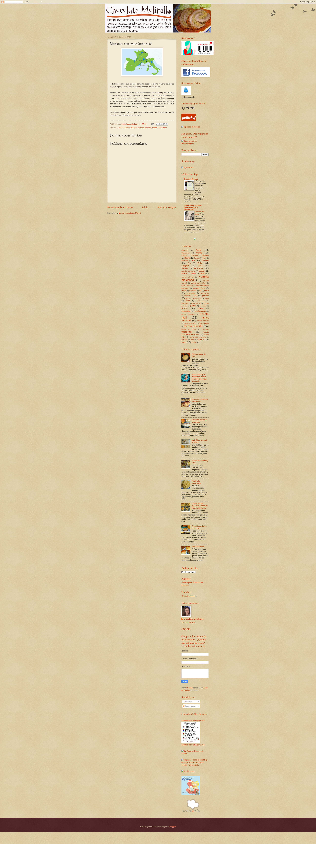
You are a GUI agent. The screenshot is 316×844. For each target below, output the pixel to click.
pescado (203, 306)
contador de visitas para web (193, 721)
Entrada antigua (167, 207)
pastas (193, 306)
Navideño (184, 261)
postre (184, 308)
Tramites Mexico (191, 179)
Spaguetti (185, 266)
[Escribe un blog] (159, 124)
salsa (201, 339)
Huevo (187, 258)
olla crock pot (196, 303)
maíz (188, 301)
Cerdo (199, 253)
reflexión (184, 340)
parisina (148, 128)
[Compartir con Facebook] (164, 124)
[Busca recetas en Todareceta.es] (190, 127)
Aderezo (184, 250)
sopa (183, 342)
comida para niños (198, 283)
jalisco (187, 298)
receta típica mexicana (197, 337)
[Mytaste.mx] (187, 168)
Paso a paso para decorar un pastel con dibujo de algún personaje (199, 378)
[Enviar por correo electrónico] (157, 124)
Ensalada (194, 255)
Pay (189, 263)
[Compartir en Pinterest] (166, 124)
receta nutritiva (203, 321)
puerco (200, 308)
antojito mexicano (188, 271)
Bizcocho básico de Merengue (199, 421)
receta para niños (190, 323)
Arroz (198, 250)
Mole (204, 258)
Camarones (185, 253)
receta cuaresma (187, 314)
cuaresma (192, 291)
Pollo (200, 263)
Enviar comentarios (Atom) (130, 213)
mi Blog (189, 688)
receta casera (200, 311)
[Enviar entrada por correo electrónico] (152, 124)
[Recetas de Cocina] (190, 813)
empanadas (190, 293)
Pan (194, 260)
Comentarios (189, 706)
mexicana (184, 303)
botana (184, 273)
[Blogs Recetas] (195, 754)
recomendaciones (159, 128)
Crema (184, 255)
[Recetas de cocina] (188, 121)
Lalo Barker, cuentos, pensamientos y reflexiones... (193, 208)
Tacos (200, 266)
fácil (195, 296)
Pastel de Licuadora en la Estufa (200, 400)
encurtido (187, 295)
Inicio (145, 207)
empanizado (204, 293)
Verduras (198, 268)
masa (206, 298)
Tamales (184, 268)
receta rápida (204, 323)
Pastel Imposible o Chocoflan (199, 527)
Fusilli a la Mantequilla (196, 482)
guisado (205, 296)
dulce (206, 291)
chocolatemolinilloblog (194, 619)
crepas (183, 291)
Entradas (188, 702)
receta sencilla (193, 326)
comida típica (199, 288)
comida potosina (187, 285)
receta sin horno (188, 329)
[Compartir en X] (162, 124)
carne (202, 273)
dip (200, 291)
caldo (193, 273)
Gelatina (205, 255)
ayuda (120, 128)
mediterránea (200, 301)
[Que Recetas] (187, 771)
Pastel (205, 260)
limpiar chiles (197, 298)
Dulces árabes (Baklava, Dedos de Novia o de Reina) (200, 506)
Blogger (173, 827)
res (192, 340)
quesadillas (185, 311)
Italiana (141, 128)
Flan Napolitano (198, 547)
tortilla (193, 342)
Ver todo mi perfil (188, 622)
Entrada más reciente (120, 207)
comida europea (130, 128)
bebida (201, 271)
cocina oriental (187, 277)
